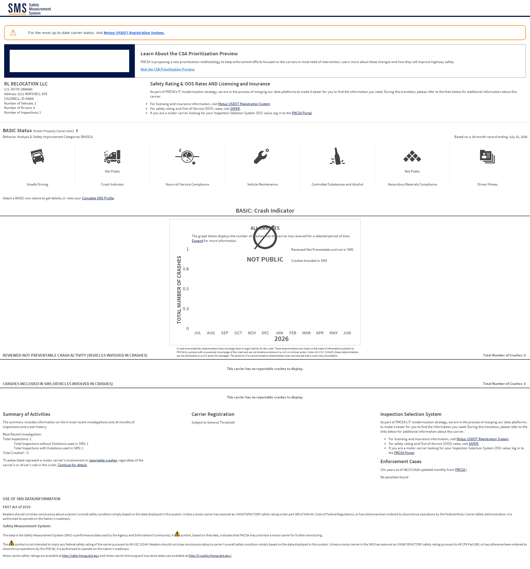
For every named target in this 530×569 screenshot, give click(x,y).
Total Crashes (13, 452)
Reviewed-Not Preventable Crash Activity (75, 355)
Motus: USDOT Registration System (244, 103)
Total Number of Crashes (178, 290)
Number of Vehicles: (19, 103)
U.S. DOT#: (12, 89)
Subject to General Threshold (213, 422)
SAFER (235, 108)
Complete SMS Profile (98, 198)
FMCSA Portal (302, 113)
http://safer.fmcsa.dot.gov (80, 556)
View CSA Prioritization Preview (142, 133)
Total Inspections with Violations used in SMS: (48, 448)
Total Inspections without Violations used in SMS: (50, 443)
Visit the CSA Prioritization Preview (168, 69)
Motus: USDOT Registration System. (134, 32)
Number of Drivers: (18, 107)
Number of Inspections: (21, 112)
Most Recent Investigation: (22, 434)
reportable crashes (103, 460)
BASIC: (245, 210)
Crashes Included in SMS (58, 383)
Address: (10, 94)
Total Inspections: (16, 439)
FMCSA (460, 469)
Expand (197, 240)
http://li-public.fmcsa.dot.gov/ (210, 556)
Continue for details (72, 465)
